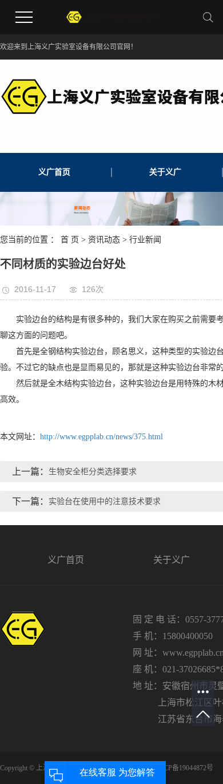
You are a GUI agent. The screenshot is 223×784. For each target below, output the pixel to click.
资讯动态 (104, 239)
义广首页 (54, 172)
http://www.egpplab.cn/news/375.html (101, 436)
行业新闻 (145, 239)
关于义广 (165, 172)
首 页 (70, 239)
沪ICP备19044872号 (183, 768)
